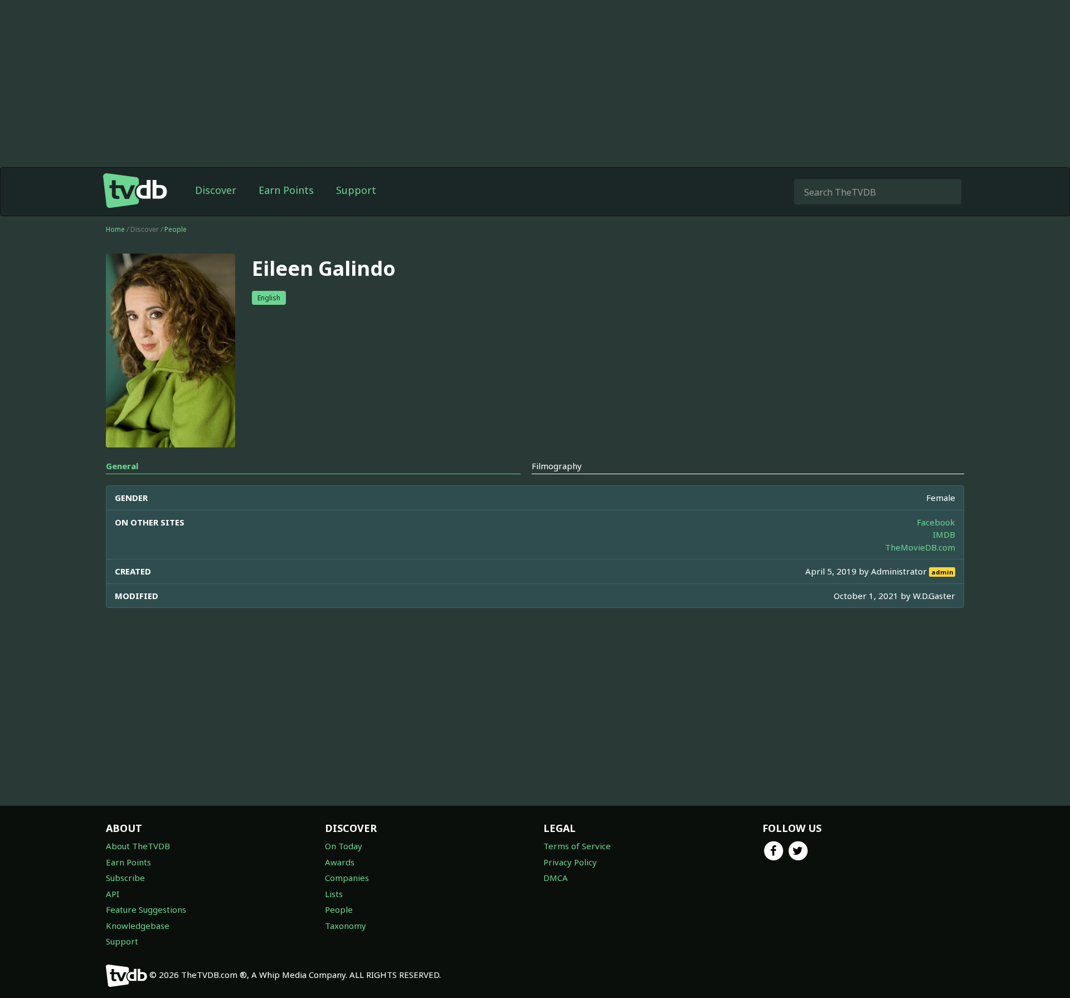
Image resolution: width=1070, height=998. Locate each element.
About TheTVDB (138, 845)
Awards (339, 862)
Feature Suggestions (146, 909)
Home (115, 229)
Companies (347, 877)
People (175, 229)
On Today (343, 845)
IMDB (944, 534)
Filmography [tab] (557, 465)
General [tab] (122, 465)
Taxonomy (345, 925)
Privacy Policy (570, 862)
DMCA (555, 877)
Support (356, 190)
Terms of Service (577, 845)
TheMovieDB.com (920, 547)
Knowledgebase (137, 925)
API (112, 893)
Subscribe (125, 877)
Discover (215, 190)
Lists (334, 893)
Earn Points (286, 190)
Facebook (936, 522)
